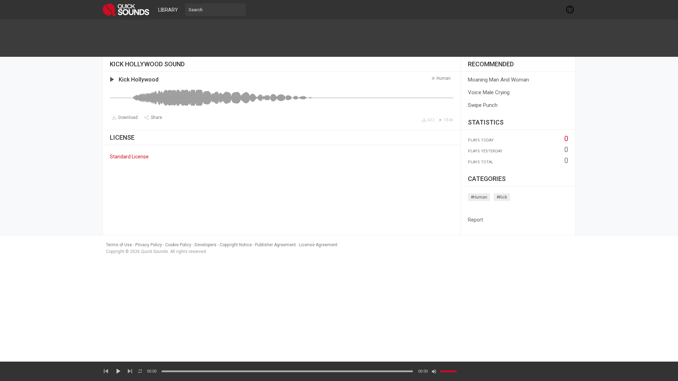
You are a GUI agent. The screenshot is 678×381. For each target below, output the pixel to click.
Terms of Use (119, 244)
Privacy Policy (148, 244)
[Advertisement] (339, 38)
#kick (501, 197)
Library (168, 10)
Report (475, 220)
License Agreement (318, 244)
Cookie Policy (178, 244)
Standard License (129, 156)
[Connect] (570, 9)
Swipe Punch (483, 105)
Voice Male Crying (489, 92)
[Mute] (434, 371)
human (443, 78)
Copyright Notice (236, 244)
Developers (205, 244)
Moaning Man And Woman (498, 80)
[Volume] (448, 371)
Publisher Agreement (275, 244)
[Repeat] (140, 371)
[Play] (118, 371)
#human (479, 197)
